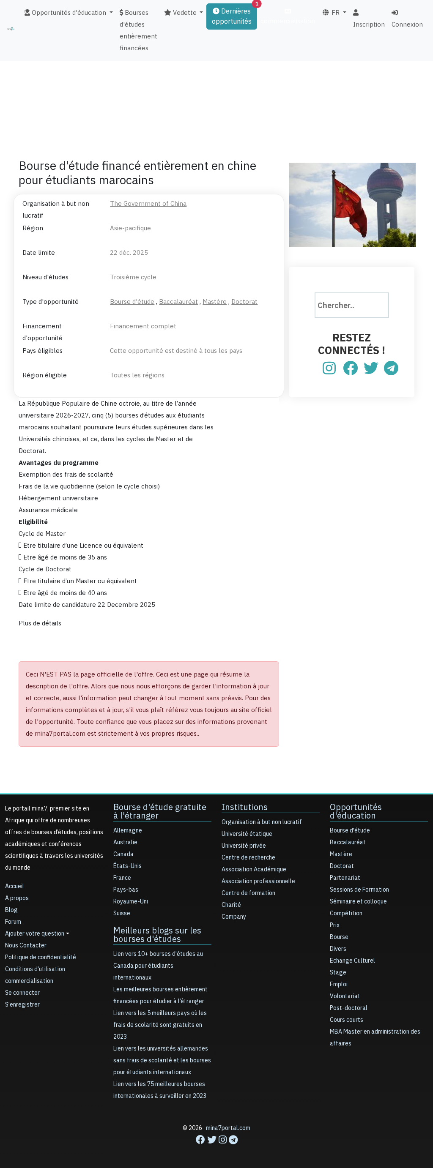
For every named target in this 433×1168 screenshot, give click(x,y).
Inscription (369, 24)
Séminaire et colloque (358, 901)
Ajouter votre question (34, 933)
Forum (13, 921)
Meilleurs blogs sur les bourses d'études (157, 934)
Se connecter (22, 992)
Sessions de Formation (359, 889)
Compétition (346, 913)
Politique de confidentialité (40, 957)
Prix (335, 925)
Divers (338, 948)
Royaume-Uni (130, 901)
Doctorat (342, 866)
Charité (231, 905)
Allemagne (127, 830)
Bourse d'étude (350, 830)
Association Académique (254, 869)
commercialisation (287, 21)
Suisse (121, 913)
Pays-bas (125, 889)
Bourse (339, 937)
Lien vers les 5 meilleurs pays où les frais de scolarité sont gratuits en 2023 (160, 1025)
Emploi (339, 984)
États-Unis (127, 866)
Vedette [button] (184, 12)
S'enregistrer (22, 1004)
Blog (11, 910)
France (122, 877)
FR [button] (335, 12)
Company (234, 916)
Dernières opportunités (234, 15)
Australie (125, 842)
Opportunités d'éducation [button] (68, 12)
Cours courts (346, 1019)
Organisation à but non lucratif (262, 822)
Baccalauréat (348, 842)
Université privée (244, 845)
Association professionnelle (258, 881)
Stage (338, 972)
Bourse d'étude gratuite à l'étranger (159, 811)
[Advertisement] (216, 86)
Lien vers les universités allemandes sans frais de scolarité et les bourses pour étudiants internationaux (162, 1060)
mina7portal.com (228, 1128)
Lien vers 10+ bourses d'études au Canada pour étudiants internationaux (158, 966)
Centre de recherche (248, 857)
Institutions (245, 807)
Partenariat (345, 877)
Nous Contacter (26, 945)
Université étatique (247, 834)
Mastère (341, 854)
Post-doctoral (348, 1008)
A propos (17, 898)
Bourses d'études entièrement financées (138, 30)
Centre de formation (248, 893)
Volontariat (345, 996)
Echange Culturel (352, 960)
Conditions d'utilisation (35, 969)
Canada (123, 854)
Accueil (14, 886)
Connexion (407, 24)
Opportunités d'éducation (356, 811)
